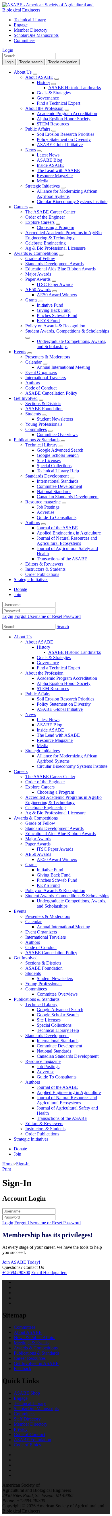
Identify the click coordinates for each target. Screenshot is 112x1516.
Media (42, 180)
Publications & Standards (36, 439)
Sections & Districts (43, 403)
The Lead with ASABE (58, 170)
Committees (24, 40)
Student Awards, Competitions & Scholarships (67, 331)
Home (7, 1163)
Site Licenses (49, 460)
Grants (31, 299)
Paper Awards (38, 279)
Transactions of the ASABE (62, 558)
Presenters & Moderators (47, 356)
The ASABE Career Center (50, 211)
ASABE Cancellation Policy (51, 393)
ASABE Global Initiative (60, 144)
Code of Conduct (41, 387)
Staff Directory (27, 1418)
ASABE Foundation (44, 408)
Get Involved (26, 398)
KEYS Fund (48, 320)
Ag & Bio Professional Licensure (55, 248)
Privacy (21, 1429)
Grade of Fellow (40, 258)
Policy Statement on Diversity (64, 139)
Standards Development (47, 475)
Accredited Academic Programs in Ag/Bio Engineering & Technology (63, 235)
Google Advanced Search (60, 450)
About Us (23, 72)
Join (17, 594)
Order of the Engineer (45, 217)
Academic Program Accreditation (67, 113)
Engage (21, 24)
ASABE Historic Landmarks (74, 87)
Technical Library (30, 19)
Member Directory (30, 30)
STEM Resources (53, 123)
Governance (48, 98)
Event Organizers (41, 372)
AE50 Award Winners (57, 294)
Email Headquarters (49, 1272)
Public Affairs (37, 129)
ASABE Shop (27, 1393)
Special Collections (54, 465)
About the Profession (44, 108)
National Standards (54, 491)
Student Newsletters (55, 419)
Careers (21, 206)
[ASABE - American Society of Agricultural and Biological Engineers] (56, 9)
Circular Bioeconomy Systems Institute (72, 201)
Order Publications (42, 574)
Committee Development (59, 486)
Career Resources (30, 1358)
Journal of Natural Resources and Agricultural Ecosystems (67, 541)
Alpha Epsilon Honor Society (63, 118)
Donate (20, 589)
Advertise (45, 512)
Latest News (48, 154)
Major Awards (38, 274)
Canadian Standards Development (68, 496)
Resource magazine (43, 501)
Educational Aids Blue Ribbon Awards (60, 268)
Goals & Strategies (54, 92)
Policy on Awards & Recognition (55, 325)
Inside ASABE (50, 165)
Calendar (33, 362)
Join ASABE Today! (21, 1262)
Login (7, 50)
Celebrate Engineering (45, 242)
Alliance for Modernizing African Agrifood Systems (67, 194)
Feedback (22, 1368)
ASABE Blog (49, 160)
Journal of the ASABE (57, 527)
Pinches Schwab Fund (57, 315)
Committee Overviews (57, 434)
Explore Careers (40, 222)
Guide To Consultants (56, 517)
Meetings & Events (31, 1342)
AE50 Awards (38, 289)
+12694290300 (16, 1272)
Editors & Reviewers (44, 564)
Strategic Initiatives (42, 186)
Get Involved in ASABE (36, 1363)
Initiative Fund (50, 305)
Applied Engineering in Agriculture (69, 532)
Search (63, 626)
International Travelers (45, 377)
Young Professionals (43, 424)
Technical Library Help (58, 470)
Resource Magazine (55, 175)
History (43, 82)
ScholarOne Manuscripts (36, 35)
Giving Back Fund (54, 310)
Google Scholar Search (58, 455)
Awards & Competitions (36, 253)
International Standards (57, 481)
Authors (32, 382)
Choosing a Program (55, 227)
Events (20, 351)
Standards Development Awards (54, 263)
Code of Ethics (27, 1444)
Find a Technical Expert (58, 103)
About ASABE (39, 77)
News (30, 149)
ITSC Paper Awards (55, 284)
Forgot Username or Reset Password (47, 616)
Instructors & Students (45, 569)
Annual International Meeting (63, 367)
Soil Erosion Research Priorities (65, 134)
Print (6, 1168)
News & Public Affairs (34, 1337)
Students (33, 413)
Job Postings (48, 507)
